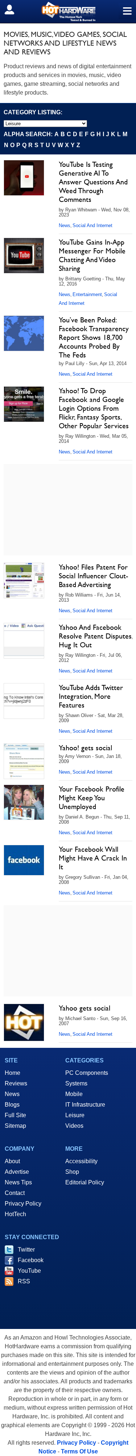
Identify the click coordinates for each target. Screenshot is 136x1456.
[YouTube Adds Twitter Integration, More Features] (24, 701)
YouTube (29, 1271)
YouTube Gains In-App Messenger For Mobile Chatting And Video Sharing (92, 255)
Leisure (75, 1115)
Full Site (15, 1115)
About (12, 1161)
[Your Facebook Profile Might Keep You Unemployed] (24, 802)
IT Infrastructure (85, 1104)
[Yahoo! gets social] (24, 761)
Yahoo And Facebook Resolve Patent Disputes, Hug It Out (95, 636)
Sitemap (15, 1126)
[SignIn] (14, 9)
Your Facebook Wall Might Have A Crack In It (93, 858)
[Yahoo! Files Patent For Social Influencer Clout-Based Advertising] (24, 580)
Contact (15, 1193)
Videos (74, 1126)
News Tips (18, 1182)
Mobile (74, 1094)
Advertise (17, 1172)
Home (12, 1073)
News (64, 225)
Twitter (26, 1249)
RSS (24, 1281)
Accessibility (81, 1161)
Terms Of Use (79, 1451)
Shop (72, 1172)
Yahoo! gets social (85, 747)
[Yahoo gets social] (24, 1022)
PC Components (86, 1073)
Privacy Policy (23, 1203)
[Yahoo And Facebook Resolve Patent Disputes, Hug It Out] (24, 640)
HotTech (15, 1214)
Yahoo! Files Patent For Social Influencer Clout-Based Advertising (93, 576)
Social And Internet (92, 225)
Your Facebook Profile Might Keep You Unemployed (91, 798)
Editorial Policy (84, 1182)
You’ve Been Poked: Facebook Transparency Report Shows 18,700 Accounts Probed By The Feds (94, 337)
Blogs (12, 1104)
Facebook (31, 1260)
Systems (76, 1083)
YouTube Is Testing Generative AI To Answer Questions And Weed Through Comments (93, 182)
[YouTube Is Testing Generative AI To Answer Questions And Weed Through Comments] (24, 177)
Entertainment (87, 294)
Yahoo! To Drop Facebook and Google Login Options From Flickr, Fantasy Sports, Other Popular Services (94, 408)
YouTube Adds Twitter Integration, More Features (91, 696)
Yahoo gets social (84, 1008)
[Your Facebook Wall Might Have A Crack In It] (24, 860)
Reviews (16, 1083)
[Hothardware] (68, 11)
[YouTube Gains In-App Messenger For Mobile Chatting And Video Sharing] (24, 255)
